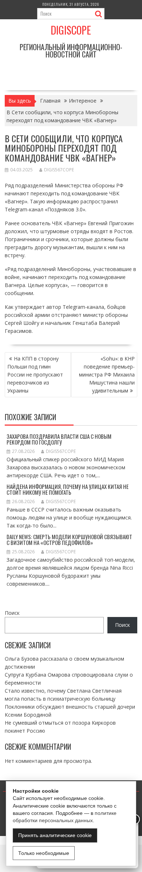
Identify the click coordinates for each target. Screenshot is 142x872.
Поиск (12, 612)
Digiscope (71, 30)
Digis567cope (59, 170)
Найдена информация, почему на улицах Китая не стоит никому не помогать (68, 489)
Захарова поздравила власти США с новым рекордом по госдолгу (59, 439)
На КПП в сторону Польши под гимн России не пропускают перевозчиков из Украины (35, 374)
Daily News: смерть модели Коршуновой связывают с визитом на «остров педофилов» (69, 540)
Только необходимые (43, 853)
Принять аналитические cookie (55, 835)
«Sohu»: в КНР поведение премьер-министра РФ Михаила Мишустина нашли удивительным (107, 374)
